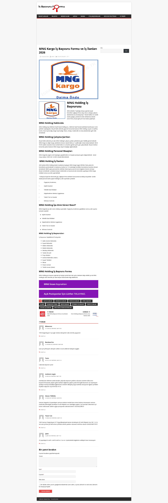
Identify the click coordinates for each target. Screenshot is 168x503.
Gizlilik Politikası (110, 16)
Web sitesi (42, 479)
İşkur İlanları (43, 16)
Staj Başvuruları (94, 16)
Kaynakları (61, 284)
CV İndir (122, 16)
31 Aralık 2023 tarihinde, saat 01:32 (53, 418)
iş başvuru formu (52, 304)
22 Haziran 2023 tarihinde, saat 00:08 (54, 344)
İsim (40, 469)
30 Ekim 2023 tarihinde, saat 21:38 (53, 376)
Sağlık (75, 16)
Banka (83, 16)
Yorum (41, 456)
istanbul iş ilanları (78, 304)
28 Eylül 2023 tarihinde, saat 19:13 (53, 360)
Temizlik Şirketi (54, 499)
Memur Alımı (65, 16)
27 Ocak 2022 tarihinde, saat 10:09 (53, 328)
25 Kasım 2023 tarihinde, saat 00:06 (53, 398)
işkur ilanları (65, 304)
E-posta (41, 474)
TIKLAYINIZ (79, 293)
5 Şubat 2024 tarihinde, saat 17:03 (53, 435)
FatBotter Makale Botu (44, 499)
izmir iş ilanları (91, 304)
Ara (101, 48)
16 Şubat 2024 (45, 56)
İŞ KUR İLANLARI (61, 56)
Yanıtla (43, 336)
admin (53, 56)
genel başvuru (86, 301)
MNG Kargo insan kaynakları (63, 307)
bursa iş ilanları (74, 301)
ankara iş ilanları (60, 301)
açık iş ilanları (47, 301)
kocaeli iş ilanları (45, 307)
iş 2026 (42, 304)
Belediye (54, 16)
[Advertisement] (84, 31)
